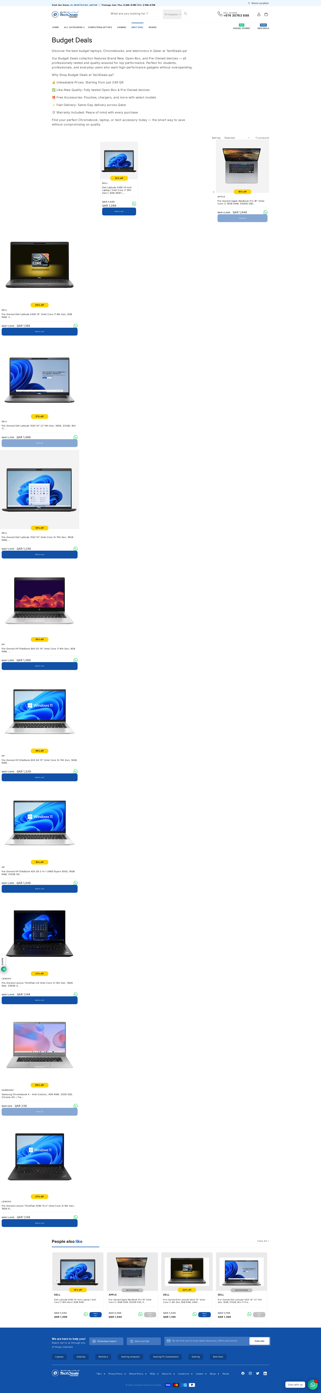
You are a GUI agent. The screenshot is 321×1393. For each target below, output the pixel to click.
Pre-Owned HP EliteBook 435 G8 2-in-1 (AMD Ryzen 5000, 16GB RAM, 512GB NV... (38, 873)
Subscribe (259, 1341)
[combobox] (137, 14)
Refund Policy (136, 1373)
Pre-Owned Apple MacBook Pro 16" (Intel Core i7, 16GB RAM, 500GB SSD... (241, 202)
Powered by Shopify (152, 1385)
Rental (226, 1373)
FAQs (152, 1373)
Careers (199, 1373)
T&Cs (99, 1373)
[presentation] (56, 1280)
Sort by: (216, 137)
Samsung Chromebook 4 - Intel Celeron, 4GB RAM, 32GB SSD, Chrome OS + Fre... (37, 1095)
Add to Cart (95, 1314)
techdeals (138, 1385)
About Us (167, 1373)
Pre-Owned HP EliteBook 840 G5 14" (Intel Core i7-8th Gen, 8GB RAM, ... (38, 650)
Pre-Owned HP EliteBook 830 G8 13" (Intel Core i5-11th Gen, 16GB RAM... (39, 761)
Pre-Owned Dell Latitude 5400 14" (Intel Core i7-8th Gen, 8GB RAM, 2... (37, 315)
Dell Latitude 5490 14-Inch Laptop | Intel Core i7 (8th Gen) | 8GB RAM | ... (117, 190)
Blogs (213, 1373)
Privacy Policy (116, 1373)
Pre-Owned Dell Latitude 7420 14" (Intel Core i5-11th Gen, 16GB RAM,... (37, 538)
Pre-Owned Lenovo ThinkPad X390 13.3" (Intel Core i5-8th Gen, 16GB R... (38, 1207)
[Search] (184, 13)
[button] (73, 27)
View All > (263, 1240)
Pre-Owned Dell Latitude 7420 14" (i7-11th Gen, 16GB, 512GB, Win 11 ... (39, 427)
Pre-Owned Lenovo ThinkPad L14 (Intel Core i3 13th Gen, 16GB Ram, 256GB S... (37, 984)
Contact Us (183, 1373)
